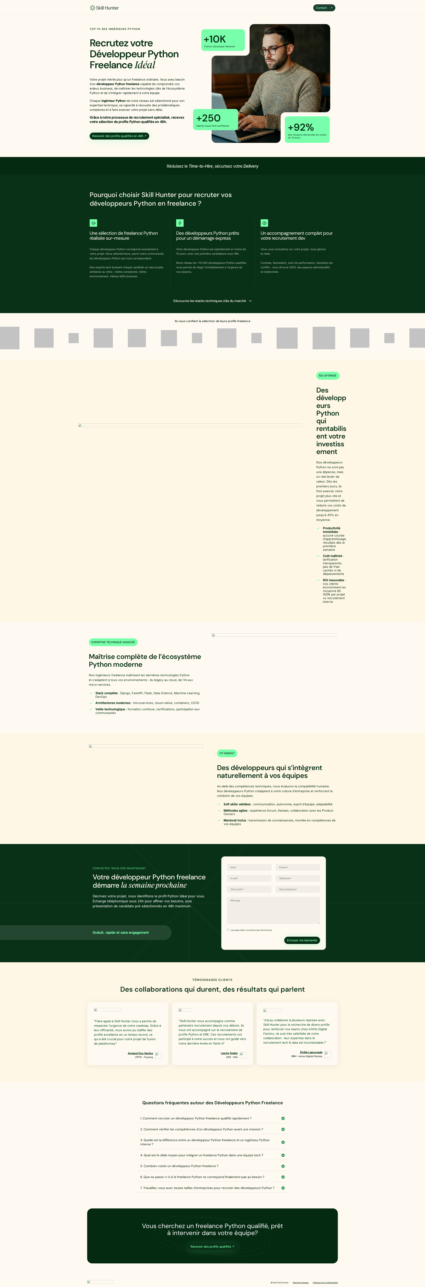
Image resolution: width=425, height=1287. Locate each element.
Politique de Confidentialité (325, 1281)
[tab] (212, 1117)
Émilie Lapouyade (311, 1050)
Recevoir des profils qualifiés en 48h (118, 136)
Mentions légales (301, 1281)
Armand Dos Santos (140, 1051)
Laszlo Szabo (229, 1051)
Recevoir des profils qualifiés (211, 1245)
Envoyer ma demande (302, 939)
